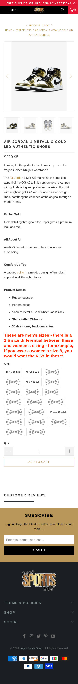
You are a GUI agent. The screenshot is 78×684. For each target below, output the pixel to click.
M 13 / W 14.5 (14, 431)
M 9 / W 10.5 (34, 401)
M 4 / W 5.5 (13, 371)
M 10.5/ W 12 (36, 411)
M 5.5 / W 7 (13, 381)
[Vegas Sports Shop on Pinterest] (46, 636)
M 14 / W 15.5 (37, 431)
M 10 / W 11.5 (14, 411)
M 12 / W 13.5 (36, 421)
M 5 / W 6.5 (52, 371)
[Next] (70, 76)
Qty (6, 442)
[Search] (64, 10)
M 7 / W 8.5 (13, 391)
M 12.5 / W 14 (59, 421)
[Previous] (8, 76)
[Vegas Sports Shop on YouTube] (53, 636)
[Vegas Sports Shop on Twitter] (39, 636)
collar (20, 272)
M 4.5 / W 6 (32, 371)
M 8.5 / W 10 (13, 401)
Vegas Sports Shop (31, 648)
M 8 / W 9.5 (51, 391)
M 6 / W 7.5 (32, 381)
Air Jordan (16, 177)
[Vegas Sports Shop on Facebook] (25, 636)
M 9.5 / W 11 (55, 401)
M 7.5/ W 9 (32, 391)
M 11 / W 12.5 (58, 411)
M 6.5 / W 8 (52, 381)
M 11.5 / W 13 (14, 421)
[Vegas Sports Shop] (39, 10)
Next (47, 25)
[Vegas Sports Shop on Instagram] (32, 636)
